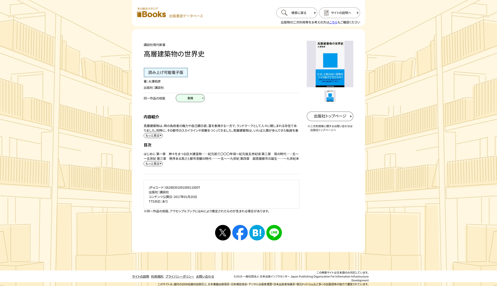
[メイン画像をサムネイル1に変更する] (330, 96)
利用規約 (157, 276)
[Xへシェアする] (223, 232)
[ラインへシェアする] (274, 232)
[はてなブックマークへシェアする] (257, 232)
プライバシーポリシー (179, 276)
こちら (333, 22)
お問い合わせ (205, 276)
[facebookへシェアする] (240, 232)
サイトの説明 (140, 276)
